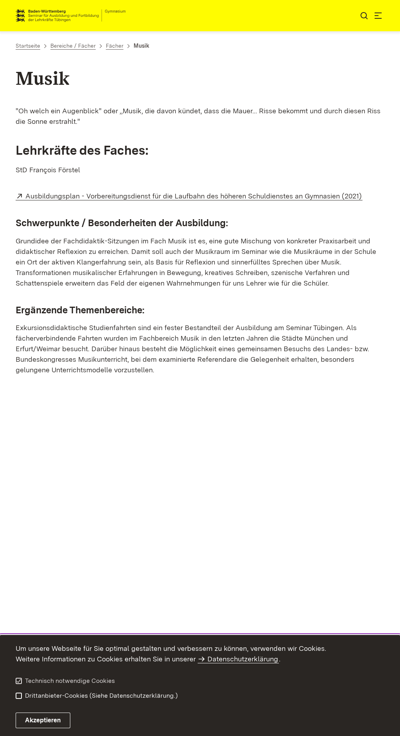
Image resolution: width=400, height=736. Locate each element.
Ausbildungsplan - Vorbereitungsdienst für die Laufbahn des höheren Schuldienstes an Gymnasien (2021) (193, 196)
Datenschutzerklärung (242, 659)
